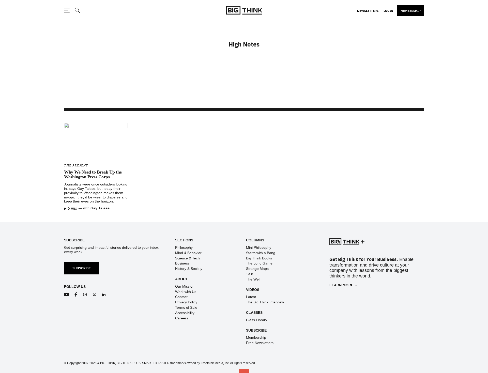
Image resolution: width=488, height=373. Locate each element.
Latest (251, 297)
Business (182, 263)
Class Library (256, 320)
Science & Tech (187, 258)
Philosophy (184, 247)
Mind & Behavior (188, 253)
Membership (411, 10)
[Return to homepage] (244, 10)
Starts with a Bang (260, 253)
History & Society (188, 269)
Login (388, 10)
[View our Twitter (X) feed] (94, 294)
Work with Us (185, 292)
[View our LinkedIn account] (103, 294)
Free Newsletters (259, 343)
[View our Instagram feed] (85, 294)
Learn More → (343, 285)
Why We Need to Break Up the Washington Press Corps (93, 174)
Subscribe (81, 268)
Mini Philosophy (258, 247)
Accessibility (184, 313)
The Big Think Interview (265, 302)
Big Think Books (259, 258)
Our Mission (184, 286)
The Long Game (259, 263)
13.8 (249, 274)
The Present (76, 165)
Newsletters (367, 10)
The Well (253, 279)
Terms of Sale (186, 307)
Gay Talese (100, 208)
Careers (181, 318)
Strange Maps (257, 269)
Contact (181, 297)
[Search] (77, 10)
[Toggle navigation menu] (67, 10)
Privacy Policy (186, 302)
